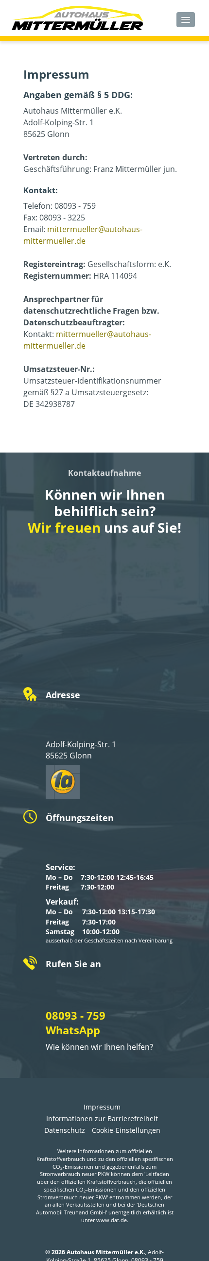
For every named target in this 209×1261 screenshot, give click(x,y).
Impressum (102, 1106)
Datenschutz (64, 1130)
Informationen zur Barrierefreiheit (102, 1118)
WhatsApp (73, 1030)
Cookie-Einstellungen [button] (126, 1130)
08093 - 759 (75, 1015)
